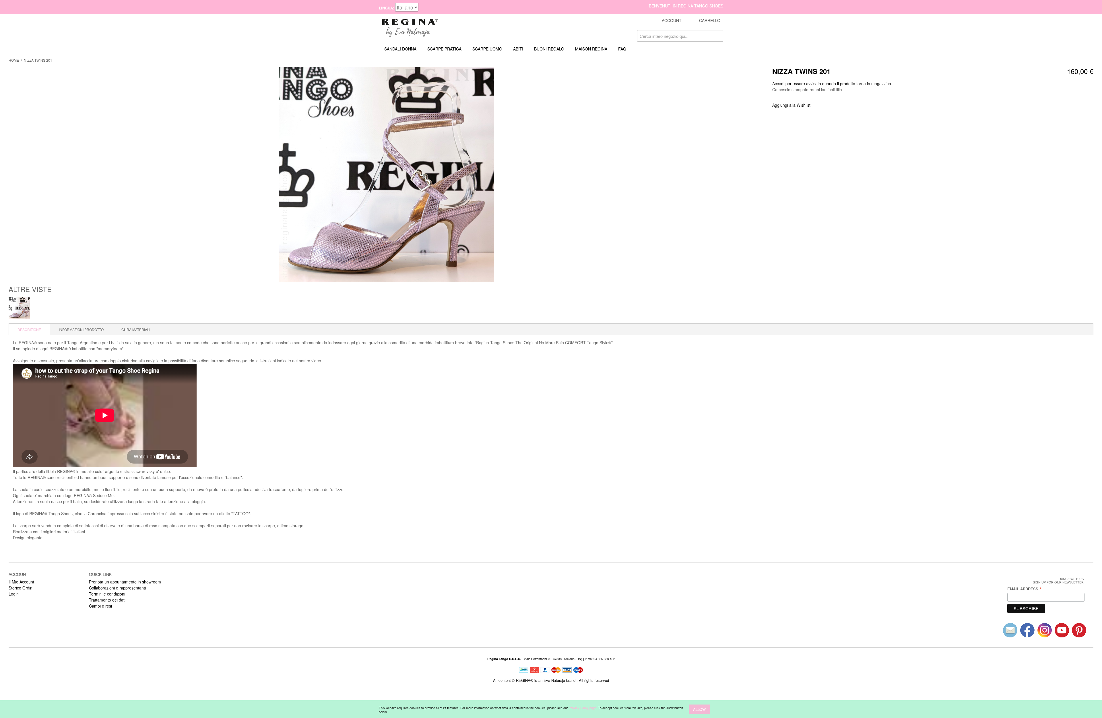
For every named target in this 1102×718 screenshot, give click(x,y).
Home (14, 60)
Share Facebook (822, 105)
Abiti (518, 49)
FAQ (622, 49)
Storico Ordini (21, 588)
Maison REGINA (591, 49)
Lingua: (386, 8)
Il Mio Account (21, 582)
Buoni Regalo (549, 49)
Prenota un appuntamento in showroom (125, 582)
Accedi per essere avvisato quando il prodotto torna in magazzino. (832, 83)
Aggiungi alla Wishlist (791, 105)
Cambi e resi (100, 606)
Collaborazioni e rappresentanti (117, 588)
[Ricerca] (717, 36)
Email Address (1024, 588)
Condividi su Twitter (834, 105)
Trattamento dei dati (107, 600)
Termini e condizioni (107, 594)
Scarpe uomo (487, 49)
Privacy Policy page (582, 707)
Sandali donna (400, 49)
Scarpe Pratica (444, 49)
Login (14, 594)
